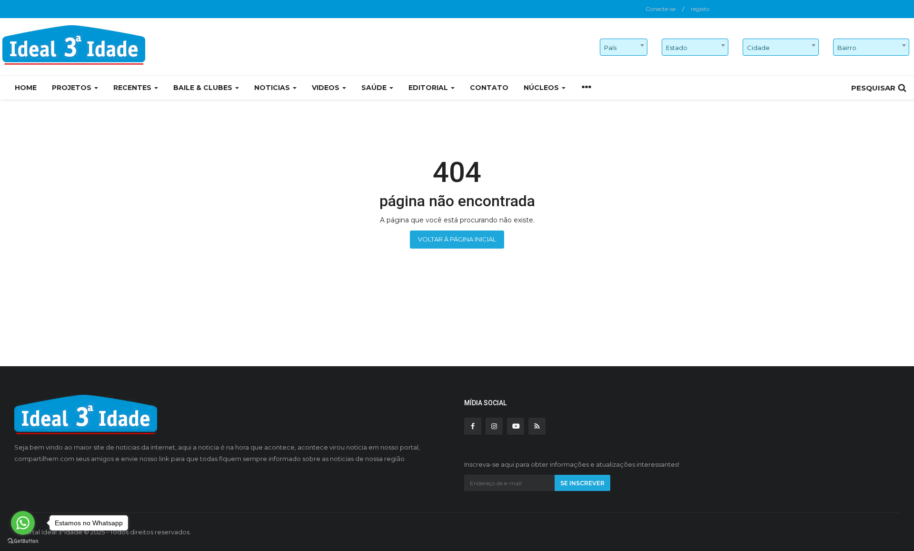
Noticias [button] (273, 87)
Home (26, 87)
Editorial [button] (429, 87)
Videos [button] (326, 87)
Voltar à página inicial (457, 239)
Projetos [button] (72, 87)
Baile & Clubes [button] (203, 87)
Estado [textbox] (676, 47)
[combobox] (623, 47)
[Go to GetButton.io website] (23, 541)
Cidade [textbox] (758, 47)
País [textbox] (610, 47)
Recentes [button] (133, 87)
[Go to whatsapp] (23, 523)
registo (700, 8)
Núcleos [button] (542, 87)
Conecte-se (661, 8)
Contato (489, 87)
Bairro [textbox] (846, 47)
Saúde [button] (374, 87)
